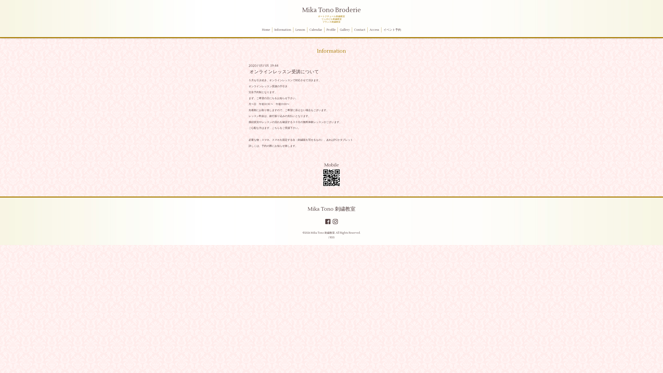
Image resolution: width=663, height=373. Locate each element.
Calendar (315, 30)
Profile (331, 30)
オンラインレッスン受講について (284, 72)
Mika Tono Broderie (331, 10)
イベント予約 (392, 30)
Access (374, 30)
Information (282, 30)
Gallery (345, 30)
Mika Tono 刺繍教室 (331, 209)
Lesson (300, 30)
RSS (332, 237)
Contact (359, 30)
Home (266, 30)
